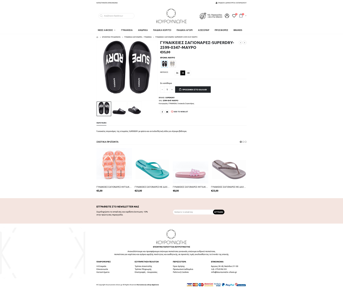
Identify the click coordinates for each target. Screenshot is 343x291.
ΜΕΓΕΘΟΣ (164, 72)
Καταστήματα (102, 272)
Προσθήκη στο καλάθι (194, 89)
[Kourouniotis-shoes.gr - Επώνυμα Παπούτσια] (171, 16)
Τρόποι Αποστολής (143, 266)
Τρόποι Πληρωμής (143, 269)
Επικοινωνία (102, 269)
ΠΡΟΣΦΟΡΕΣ (221, 30)
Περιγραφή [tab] (101, 123)
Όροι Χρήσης (179, 266)
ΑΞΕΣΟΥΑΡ (203, 30)
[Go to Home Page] (97, 37)
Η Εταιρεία (101, 266)
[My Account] (227, 16)
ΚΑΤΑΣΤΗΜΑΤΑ (101, 3)
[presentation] (97, 71)
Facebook (162, 112)
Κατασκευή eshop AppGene (148, 285)
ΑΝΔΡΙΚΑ (143, 30)
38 (183, 73)
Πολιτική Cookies (181, 272)
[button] (241, 141)
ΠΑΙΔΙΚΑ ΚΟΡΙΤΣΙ (162, 30)
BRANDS (238, 30)
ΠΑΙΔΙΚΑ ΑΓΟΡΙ (185, 30)
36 (177, 73)
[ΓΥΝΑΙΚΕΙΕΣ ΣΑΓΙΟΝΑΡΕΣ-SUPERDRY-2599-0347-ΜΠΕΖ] (172, 64)
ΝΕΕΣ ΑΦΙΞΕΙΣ (105, 30)
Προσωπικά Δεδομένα (183, 269)
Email (167, 112)
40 (188, 73)
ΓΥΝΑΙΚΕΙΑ (127, 30)
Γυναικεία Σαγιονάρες (186, 103)
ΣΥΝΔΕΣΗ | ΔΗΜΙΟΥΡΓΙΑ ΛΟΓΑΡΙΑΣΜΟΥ (232, 3)
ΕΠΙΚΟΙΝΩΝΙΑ (113, 3)
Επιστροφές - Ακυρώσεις (146, 272)
